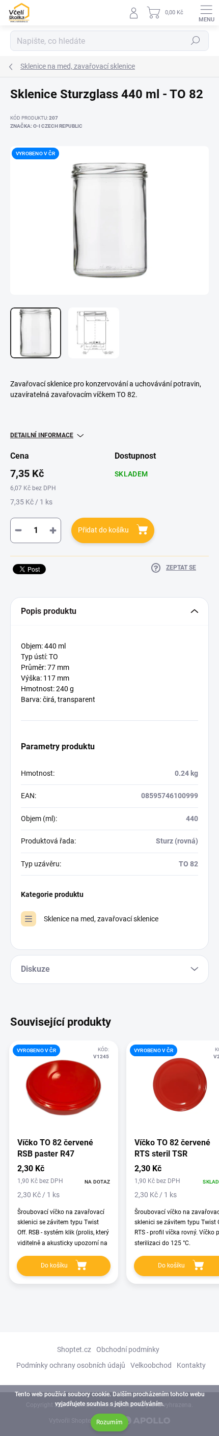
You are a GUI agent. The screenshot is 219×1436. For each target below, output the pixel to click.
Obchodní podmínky (127, 1349)
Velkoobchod (151, 1365)
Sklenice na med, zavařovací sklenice (101, 919)
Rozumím (109, 1422)
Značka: (46, 126)
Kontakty (191, 1365)
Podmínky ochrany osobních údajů (70, 1365)
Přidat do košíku (103, 530)
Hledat (195, 40)
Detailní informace (41, 435)
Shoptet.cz (74, 1349)
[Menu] (206, 12)
